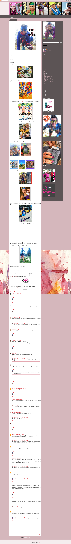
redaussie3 (13, 353)
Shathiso (13, 458)
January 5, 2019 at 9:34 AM (17, 500)
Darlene (13, 340)
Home (25, 534)
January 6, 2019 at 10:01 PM (25, 517)
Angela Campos (14, 472)
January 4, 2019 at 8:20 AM (16, 484)
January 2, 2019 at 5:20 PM (25, 347)
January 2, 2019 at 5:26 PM (25, 405)
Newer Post (11, 534)
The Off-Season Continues (47, 83)
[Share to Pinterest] (26, 289)
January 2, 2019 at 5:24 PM (25, 393)
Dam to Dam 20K (22, 101)
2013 (44, 95)
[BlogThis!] (24, 289)
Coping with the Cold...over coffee (48, 76)
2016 (44, 92)
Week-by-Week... (12, 17)
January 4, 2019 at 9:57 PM (25, 440)
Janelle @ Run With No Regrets (16, 388)
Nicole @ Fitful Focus (14, 399)
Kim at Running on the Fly (17, 323)
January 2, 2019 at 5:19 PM (25, 323)
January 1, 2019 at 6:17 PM (18, 293)
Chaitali (13, 329)
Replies (13, 297)
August (45, 68)
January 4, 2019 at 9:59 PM (25, 466)
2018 (44, 90)
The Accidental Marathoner (15, 434)
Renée (12, 484)
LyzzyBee (13, 412)
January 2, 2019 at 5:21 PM (25, 358)
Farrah (12, 500)
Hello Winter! (45, 80)
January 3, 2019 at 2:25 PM (17, 458)
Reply (12, 302)
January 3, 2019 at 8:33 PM (19, 472)
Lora (24, 273)
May (44, 71)
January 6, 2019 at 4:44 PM (18, 511)
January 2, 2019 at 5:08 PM (20, 399)
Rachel (19, 273)
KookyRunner (13, 293)
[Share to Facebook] (25, 289)
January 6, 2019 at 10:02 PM (25, 506)
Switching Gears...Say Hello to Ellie (48, 79)
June (45, 70)
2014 (44, 94)
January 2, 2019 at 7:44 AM (17, 317)
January (45, 75)
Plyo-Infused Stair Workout (47, 84)
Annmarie (16, 276)
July (44, 69)
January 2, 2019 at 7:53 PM (22, 434)
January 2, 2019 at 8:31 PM (19, 446)
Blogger (39, 542)
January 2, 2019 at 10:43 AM (17, 340)
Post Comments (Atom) (27, 537)
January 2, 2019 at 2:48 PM (23, 388)
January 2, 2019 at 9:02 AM (17, 329)
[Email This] (23, 289)
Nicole (13, 276)
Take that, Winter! (46, 77)
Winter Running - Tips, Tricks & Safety (48, 81)
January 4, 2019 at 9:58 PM (25, 452)
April (45, 72)
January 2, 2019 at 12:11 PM (18, 353)
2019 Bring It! (45, 85)
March (45, 73)
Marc (22, 273)
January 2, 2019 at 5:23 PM (25, 370)
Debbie (17, 273)
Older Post (39, 534)
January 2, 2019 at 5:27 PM (17, 412)
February (45, 74)
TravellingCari (13, 511)
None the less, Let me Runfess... (48, 78)
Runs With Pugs (14, 446)
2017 (44, 91)
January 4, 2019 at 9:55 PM (25, 417)
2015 (44, 93)
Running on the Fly (15, 3)
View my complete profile (49, 50)
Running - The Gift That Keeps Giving (48, 82)
